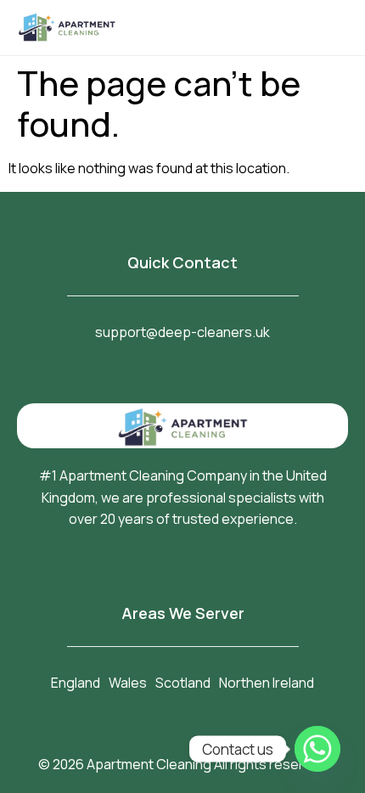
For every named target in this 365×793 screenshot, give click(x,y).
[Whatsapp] (317, 749)
